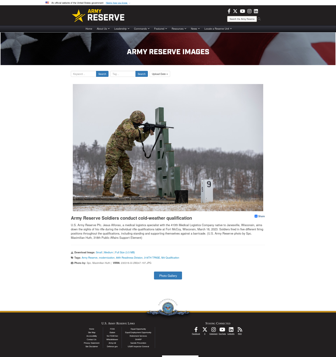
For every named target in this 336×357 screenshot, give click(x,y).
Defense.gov (112, 346)
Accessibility (91, 336)
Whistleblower (112, 339)
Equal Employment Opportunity (138, 332)
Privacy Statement (91, 343)
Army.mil (112, 343)
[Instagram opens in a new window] (249, 10)
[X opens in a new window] (235, 10)
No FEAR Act (112, 336)
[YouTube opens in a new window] (242, 10)
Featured (159, 28)
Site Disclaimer (91, 346)
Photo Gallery (168, 275)
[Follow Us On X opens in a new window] (204, 330)
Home (89, 28)
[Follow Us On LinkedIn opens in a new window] (231, 330)
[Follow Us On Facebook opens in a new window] (196, 330)
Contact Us (91, 339)
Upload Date (159, 74)
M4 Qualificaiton (170, 257)
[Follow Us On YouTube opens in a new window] (222, 330)
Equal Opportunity (138, 329)
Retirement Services (138, 336)
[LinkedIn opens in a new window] (256, 10)
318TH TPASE (152, 257)
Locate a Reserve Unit (216, 28)
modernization (107, 257)
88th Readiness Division (129, 257)
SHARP (138, 339)
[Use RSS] (239, 330)
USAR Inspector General (138, 346)
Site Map (91, 332)
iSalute (112, 332)
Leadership (120, 28)
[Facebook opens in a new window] (229, 10)
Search (102, 74)
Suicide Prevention (138, 343)
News (194, 28)
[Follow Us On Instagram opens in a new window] (213, 330)
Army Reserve (89, 257)
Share (261, 216)
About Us (102, 28)
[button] (118, 3)
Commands (140, 28)
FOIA (112, 329)
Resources (178, 28)
